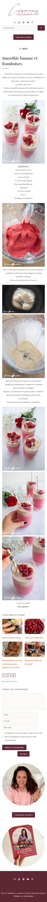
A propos (23, 754)
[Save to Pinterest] (9, 675)
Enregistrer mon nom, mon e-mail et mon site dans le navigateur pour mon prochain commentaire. (23, 736)
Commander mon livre (23, 815)
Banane (7, 681)
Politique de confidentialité (23, 896)
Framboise (13, 681)
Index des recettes (23, 37)
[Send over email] (14, 675)
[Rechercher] (41, 28)
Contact (28, 893)
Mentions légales (38, 893)
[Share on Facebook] (4, 675)
